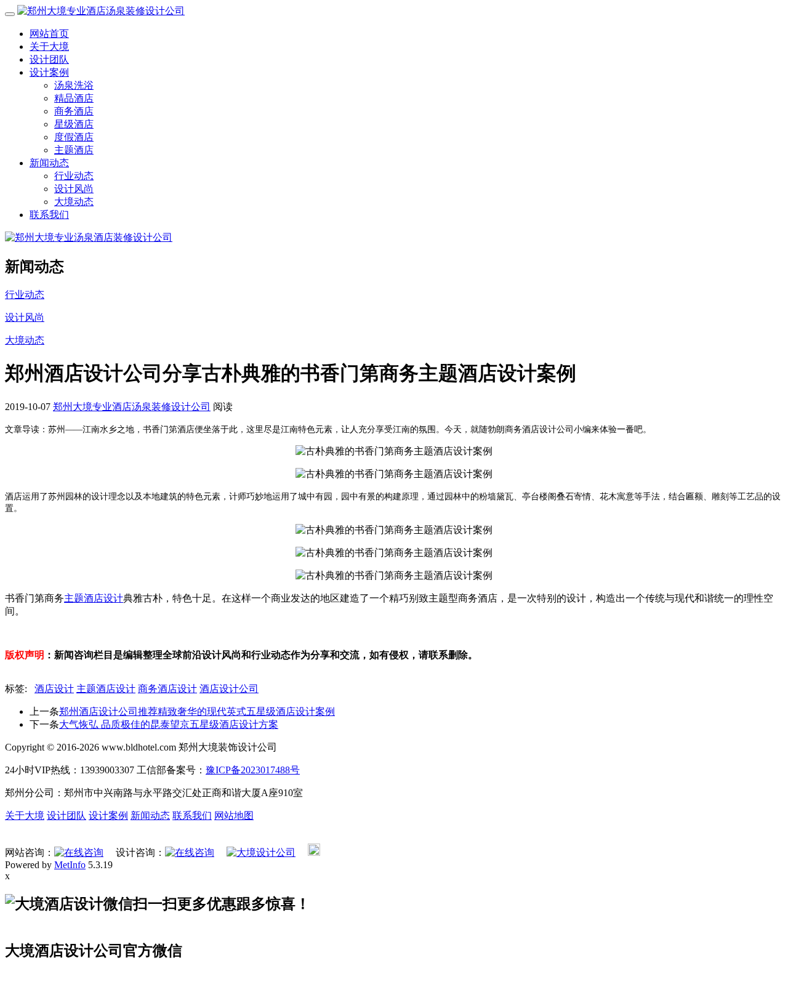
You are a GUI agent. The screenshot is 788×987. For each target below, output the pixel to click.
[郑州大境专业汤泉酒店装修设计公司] (88, 237)
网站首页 (49, 33)
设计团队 (49, 59)
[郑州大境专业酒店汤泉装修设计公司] (101, 11)
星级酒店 (74, 124)
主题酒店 (74, 150)
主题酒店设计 (93, 598)
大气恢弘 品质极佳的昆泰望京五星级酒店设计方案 (168, 724)
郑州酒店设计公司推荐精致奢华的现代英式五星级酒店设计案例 (197, 711)
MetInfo (70, 865)
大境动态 (74, 201)
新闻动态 (49, 163)
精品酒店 (74, 98)
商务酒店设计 (167, 688)
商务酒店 (74, 111)
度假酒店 (74, 137)
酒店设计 (54, 688)
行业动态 (74, 176)
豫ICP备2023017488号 (253, 770)
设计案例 (49, 72)
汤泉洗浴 (74, 85)
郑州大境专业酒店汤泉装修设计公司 (132, 406)
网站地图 (234, 815)
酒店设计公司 (229, 688)
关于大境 (49, 46)
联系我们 (49, 214)
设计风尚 (74, 188)
